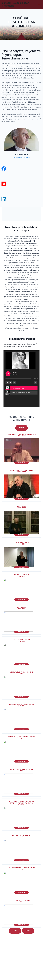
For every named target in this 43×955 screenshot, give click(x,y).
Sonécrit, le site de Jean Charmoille (15, 4)
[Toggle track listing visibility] (35, 382)
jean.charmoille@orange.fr (21, 157)
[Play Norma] (8, 373)
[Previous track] (7, 382)
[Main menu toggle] (39, 4)
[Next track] (10, 382)
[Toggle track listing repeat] (14, 382)
